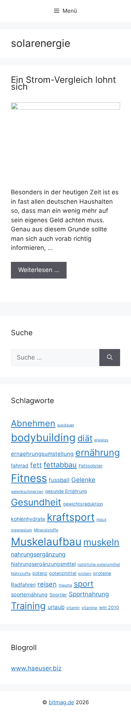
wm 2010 (109, 607)
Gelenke (83, 479)
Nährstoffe (21, 573)
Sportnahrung (89, 594)
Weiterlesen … (38, 269)
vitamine (89, 607)
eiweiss (101, 440)
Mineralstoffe (46, 530)
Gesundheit (36, 502)
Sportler (58, 594)
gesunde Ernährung (66, 491)
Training (28, 605)
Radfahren (23, 584)
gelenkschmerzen (27, 491)
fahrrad (19, 465)
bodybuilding (43, 437)
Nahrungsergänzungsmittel (43, 564)
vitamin (73, 607)
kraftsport (71, 517)
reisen (47, 584)
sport (84, 583)
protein (84, 573)
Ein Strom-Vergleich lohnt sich (63, 83)
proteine (102, 573)
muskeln (101, 542)
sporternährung (29, 594)
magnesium (21, 530)
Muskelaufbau (46, 541)
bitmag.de (61, 702)
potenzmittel (62, 573)
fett (36, 465)
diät (85, 438)
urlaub (56, 607)
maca (101, 519)
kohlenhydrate (28, 519)
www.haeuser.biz (36, 668)
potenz (39, 573)
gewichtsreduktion (83, 504)
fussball (59, 479)
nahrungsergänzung (38, 554)
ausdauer (65, 425)
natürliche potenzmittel (99, 564)
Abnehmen (33, 423)
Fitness (29, 478)
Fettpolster (91, 465)
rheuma (65, 585)
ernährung (97, 452)
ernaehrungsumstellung (42, 453)
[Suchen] (109, 357)
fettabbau (60, 465)
